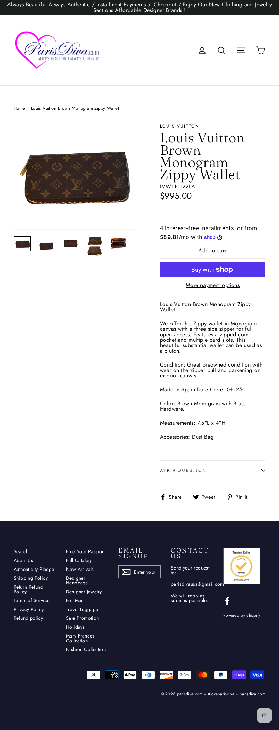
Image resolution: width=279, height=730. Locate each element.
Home (20, 108)
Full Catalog (79, 560)
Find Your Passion (85, 551)
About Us (23, 560)
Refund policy (28, 618)
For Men (75, 600)
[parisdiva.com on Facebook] (227, 601)
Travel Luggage (82, 609)
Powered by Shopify (241, 615)
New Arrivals (80, 569)
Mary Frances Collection (80, 638)
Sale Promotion (82, 618)
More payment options (213, 285)
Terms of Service (31, 600)
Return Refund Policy (28, 589)
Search (21, 551)
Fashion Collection (86, 649)
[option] (74, 176)
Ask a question (183, 470)
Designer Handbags (77, 580)
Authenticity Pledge (34, 569)
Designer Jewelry (84, 591)
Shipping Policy (31, 578)
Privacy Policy (29, 609)
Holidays (75, 627)
